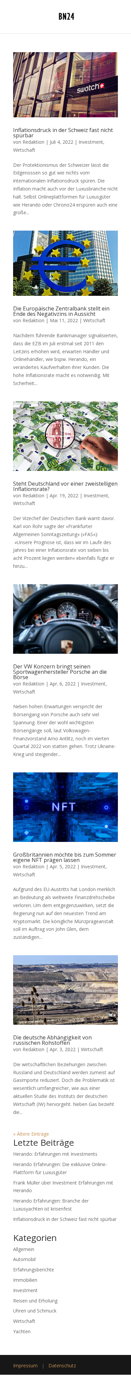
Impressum (25, 1365)
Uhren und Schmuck (34, 1310)
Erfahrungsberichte (33, 1269)
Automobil (24, 1259)
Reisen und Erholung (35, 1300)
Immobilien (25, 1280)
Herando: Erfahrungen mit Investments (55, 1154)
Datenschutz (62, 1365)
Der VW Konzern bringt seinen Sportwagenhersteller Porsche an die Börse (60, 672)
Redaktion (33, 142)
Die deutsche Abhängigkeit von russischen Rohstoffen (52, 1040)
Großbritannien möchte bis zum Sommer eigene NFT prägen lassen (64, 857)
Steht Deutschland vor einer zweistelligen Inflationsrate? (65, 486)
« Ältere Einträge (31, 1134)
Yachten (22, 1331)
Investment (91, 142)
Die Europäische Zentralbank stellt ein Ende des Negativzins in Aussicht (61, 311)
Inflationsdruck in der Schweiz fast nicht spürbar (63, 132)
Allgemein (23, 1249)
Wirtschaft (24, 150)
